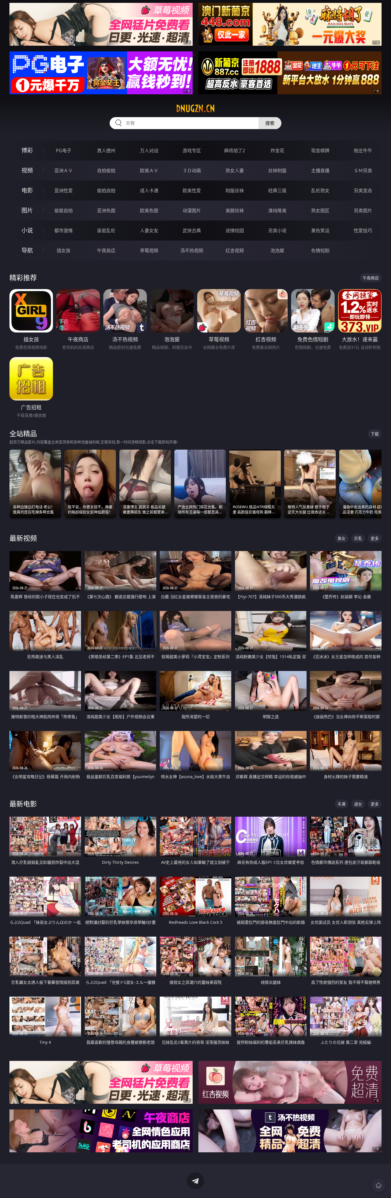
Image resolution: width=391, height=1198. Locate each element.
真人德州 (106, 150)
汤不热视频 (191, 250)
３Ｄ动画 (192, 170)
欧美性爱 (192, 190)
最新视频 (23, 538)
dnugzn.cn (195, 108)
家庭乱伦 (106, 230)
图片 (27, 210)
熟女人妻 (235, 170)
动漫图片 (192, 210)
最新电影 (23, 803)
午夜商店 (106, 250)
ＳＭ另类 (363, 170)
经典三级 (277, 190)
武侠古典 (192, 230)
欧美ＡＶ (149, 170)
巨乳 (358, 538)
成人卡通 (149, 190)
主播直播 (320, 170)
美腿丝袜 (235, 210)
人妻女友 (149, 230)
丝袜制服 (277, 170)
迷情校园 (235, 230)
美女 (341, 538)
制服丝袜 (235, 190)
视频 (27, 170)
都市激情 (63, 230)
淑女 (358, 804)
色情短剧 (320, 250)
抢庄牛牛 (363, 150)
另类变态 (363, 190)
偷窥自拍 (63, 210)
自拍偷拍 (106, 170)
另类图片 (363, 210)
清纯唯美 (277, 210)
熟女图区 (320, 210)
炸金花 (277, 150)
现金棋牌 (320, 150)
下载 (375, 433)
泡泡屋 (277, 250)
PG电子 (63, 150)
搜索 (270, 123)
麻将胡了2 (234, 150)
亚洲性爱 (63, 190)
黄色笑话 (320, 230)
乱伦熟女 (320, 190)
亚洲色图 (106, 210)
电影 (27, 190)
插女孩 (63, 250)
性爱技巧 (363, 230)
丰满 (341, 804)
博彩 (27, 150)
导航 (27, 250)
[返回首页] (378, 1185)
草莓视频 (149, 250)
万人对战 (149, 150)
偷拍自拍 (106, 190)
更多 (375, 538)
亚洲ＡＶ (63, 170)
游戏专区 (192, 150)
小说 (27, 230)
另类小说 (277, 230)
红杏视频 (235, 250)
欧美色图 (149, 210)
